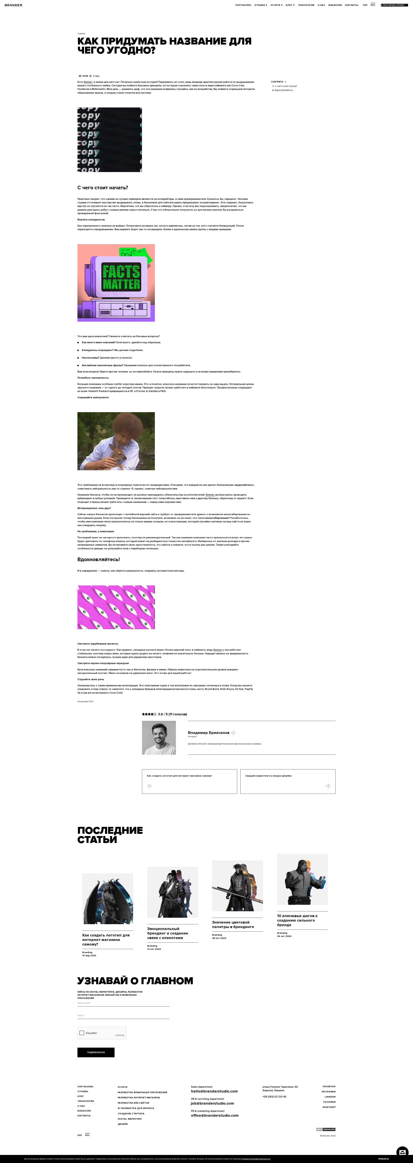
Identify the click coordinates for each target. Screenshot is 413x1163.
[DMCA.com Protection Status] (326, 1129)
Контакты (351, 5)
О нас (321, 5)
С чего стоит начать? (286, 86)
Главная (81, 33)
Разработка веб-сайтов (133, 1103)
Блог (289, 5)
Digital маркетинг (130, 1118)
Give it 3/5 (149, 714)
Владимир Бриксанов (208, 733)
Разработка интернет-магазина (139, 1097)
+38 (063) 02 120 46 (274, 1096)
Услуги (275, 5)
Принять (383, 1159)
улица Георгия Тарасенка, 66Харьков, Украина (280, 1088)
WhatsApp (329, 1107)
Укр (365, 5)
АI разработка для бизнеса (136, 1108)
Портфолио (243, 5)
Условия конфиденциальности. (256, 1159)
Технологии (306, 5)
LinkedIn (330, 1096)
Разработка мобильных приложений (142, 1092)
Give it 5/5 (155, 714)
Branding (87, 952)
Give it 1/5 (143, 714)
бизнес (88, 82)
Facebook (329, 1086)
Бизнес (210, 494)
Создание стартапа (131, 1113)
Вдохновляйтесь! (284, 90)
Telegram (329, 1102)
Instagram (329, 1091)
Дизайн (123, 1124)
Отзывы (259, 5)
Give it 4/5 (152, 714)
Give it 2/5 (146, 714)
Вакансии (335, 5)
